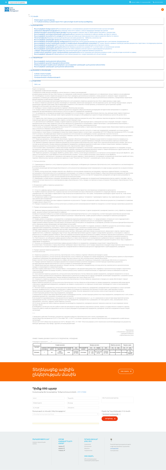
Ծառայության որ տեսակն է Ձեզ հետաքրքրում (48, 411)
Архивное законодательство (42, 75)
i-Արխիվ (60, 446)
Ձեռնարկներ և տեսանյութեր (40, 70)
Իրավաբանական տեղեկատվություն (47, 77)
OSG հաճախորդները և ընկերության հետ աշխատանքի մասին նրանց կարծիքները (63, 22)
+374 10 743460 (81, 392)
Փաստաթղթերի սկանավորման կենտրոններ (50, 61)
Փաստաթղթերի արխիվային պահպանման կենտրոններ (54, 66)
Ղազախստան (88, 450)
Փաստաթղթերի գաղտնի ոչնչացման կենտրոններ (51, 63)
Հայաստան (87, 444)
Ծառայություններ (36, 25)
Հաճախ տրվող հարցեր (42, 73)
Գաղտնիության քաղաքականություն (120, 444)
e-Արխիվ (60, 448)
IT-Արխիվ (60, 450)
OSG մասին (34, 16)
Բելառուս (87, 448)
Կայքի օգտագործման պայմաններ (120, 446)
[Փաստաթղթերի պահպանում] (65, 420)
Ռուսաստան (87, 446)
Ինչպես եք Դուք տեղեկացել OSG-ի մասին (116, 411)
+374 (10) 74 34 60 (159, 2)
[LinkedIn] (6, 2)
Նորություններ (35, 81)
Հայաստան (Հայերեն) (17, 2)
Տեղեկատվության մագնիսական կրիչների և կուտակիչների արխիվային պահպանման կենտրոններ (69, 65)
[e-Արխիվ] (65, 416)
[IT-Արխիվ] (65, 418)
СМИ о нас (37, 84)
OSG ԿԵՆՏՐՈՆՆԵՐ (36, 57)
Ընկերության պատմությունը (44, 20)
